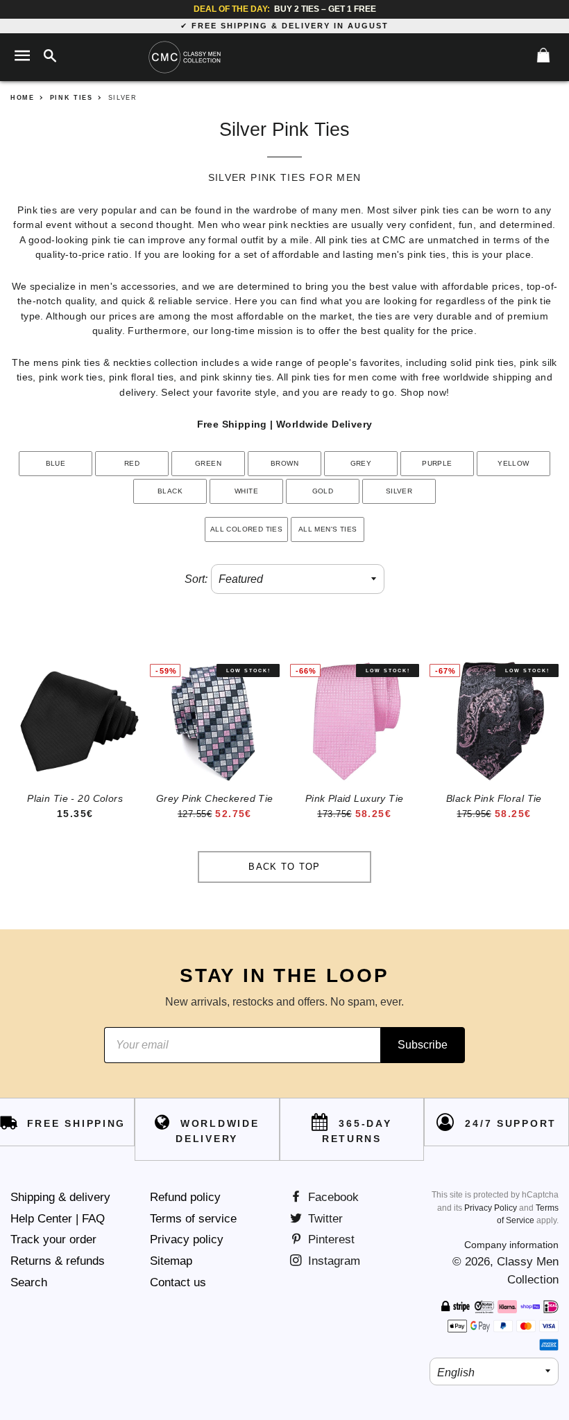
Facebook (332, 1197)
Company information (511, 1244)
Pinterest (330, 1239)
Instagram (332, 1261)
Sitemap (171, 1261)
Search (28, 1282)
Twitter (324, 1218)
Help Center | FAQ (57, 1218)
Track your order (53, 1239)
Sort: (196, 579)
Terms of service (193, 1218)
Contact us (178, 1282)
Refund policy (185, 1197)
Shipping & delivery (60, 1197)
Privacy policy (186, 1239)
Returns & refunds (57, 1261)
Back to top (284, 866)
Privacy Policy (490, 1208)
